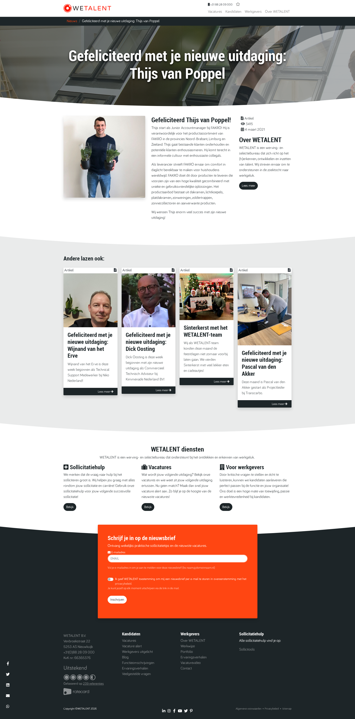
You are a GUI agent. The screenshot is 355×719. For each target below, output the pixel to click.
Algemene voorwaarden (249, 708)
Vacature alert (132, 646)
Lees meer (248, 185)
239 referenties (93, 683)
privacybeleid (123, 583)
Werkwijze (188, 646)
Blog (125, 657)
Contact (186, 668)
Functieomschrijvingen (138, 663)
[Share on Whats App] (7, 706)
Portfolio (187, 652)
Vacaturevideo (191, 663)
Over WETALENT (277, 12)
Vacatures (215, 12)
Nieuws (72, 21)
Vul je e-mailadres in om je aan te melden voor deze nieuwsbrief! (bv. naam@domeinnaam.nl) (161, 567)
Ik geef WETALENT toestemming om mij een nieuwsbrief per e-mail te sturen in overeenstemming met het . (180, 581)
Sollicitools (247, 649)
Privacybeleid (272, 708)
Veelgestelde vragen (136, 674)
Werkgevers (253, 12)
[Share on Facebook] (7, 663)
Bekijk (70, 507)
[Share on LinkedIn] (7, 684)
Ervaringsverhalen (135, 668)
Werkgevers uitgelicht (137, 652)
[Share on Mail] (7, 695)
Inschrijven (117, 599)
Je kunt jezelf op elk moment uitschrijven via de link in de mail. (143, 588)
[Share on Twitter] (7, 674)
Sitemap (287, 708)
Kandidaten (233, 12)
